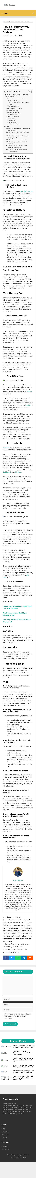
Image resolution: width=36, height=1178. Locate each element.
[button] (33, 13)
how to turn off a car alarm (13, 936)
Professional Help (15, 124)
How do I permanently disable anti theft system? (19, 129)
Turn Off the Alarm (13, 110)
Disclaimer (22, 1157)
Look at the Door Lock (15, 108)
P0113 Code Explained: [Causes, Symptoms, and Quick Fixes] (23, 1071)
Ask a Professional (13, 116)
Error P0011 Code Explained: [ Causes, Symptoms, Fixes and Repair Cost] (23, 1077)
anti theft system (26, 191)
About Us (5, 1146)
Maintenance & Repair (13, 917)
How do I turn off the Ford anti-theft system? (18, 137)
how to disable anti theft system (20, 928)
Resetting (6, 447)
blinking (18, 472)
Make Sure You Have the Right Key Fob (19, 103)
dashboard (7, 472)
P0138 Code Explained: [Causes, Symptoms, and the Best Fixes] (23, 1046)
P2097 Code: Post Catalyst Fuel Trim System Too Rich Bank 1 (23, 1066)
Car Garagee (24, 5)
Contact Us (5, 1149)
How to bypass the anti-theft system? (17, 143)
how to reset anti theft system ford (19, 933)
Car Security (13, 122)
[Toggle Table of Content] (29, 91)
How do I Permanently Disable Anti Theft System (17, 96)
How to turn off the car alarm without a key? (17, 150)
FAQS (7, 126)
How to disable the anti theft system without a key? (17, 146)
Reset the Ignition (13, 112)
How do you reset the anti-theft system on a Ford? (18, 133)
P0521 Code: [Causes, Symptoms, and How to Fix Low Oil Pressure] (24, 1052)
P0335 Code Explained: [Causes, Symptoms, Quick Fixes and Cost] (24, 1059)
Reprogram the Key (14, 114)
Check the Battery (15, 100)
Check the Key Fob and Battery (17, 98)
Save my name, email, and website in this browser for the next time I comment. (18, 1016)
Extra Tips (11, 118)
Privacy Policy (14, 1157)
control (29, 392)
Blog (3, 1129)
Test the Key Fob (14, 106)
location (28, 405)
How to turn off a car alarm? (17, 140)
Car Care (12, 120)
